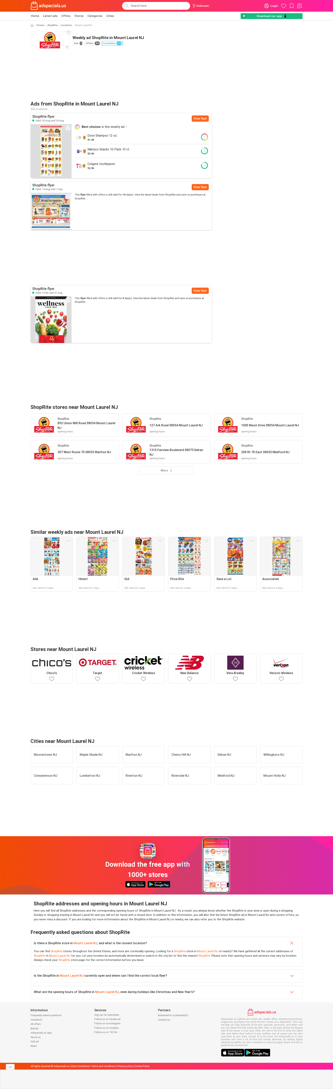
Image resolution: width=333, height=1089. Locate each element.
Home (35, 16)
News (34, 1045)
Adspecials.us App (41, 1032)
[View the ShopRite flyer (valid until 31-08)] (51, 319)
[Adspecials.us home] (48, 6)
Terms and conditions (103, 1066)
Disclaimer (83, 1066)
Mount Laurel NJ (85, 943)
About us (36, 1037)
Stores (79, 16)
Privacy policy (125, 1066)
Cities (110, 16)
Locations (66, 25)
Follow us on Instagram (107, 1023)
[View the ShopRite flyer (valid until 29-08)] (51, 151)
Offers (66, 16)
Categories (94, 16)
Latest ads (50, 16)
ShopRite (52, 25)
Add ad (35, 1041)
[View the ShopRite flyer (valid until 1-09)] (51, 211)
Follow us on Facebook (107, 1019)
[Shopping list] (299, 6)
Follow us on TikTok (105, 1032)
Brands (34, 1028)
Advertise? (36, 1019)
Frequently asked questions (46, 1015)
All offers (36, 1024)
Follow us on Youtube (106, 1027)
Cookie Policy (141, 1066)
